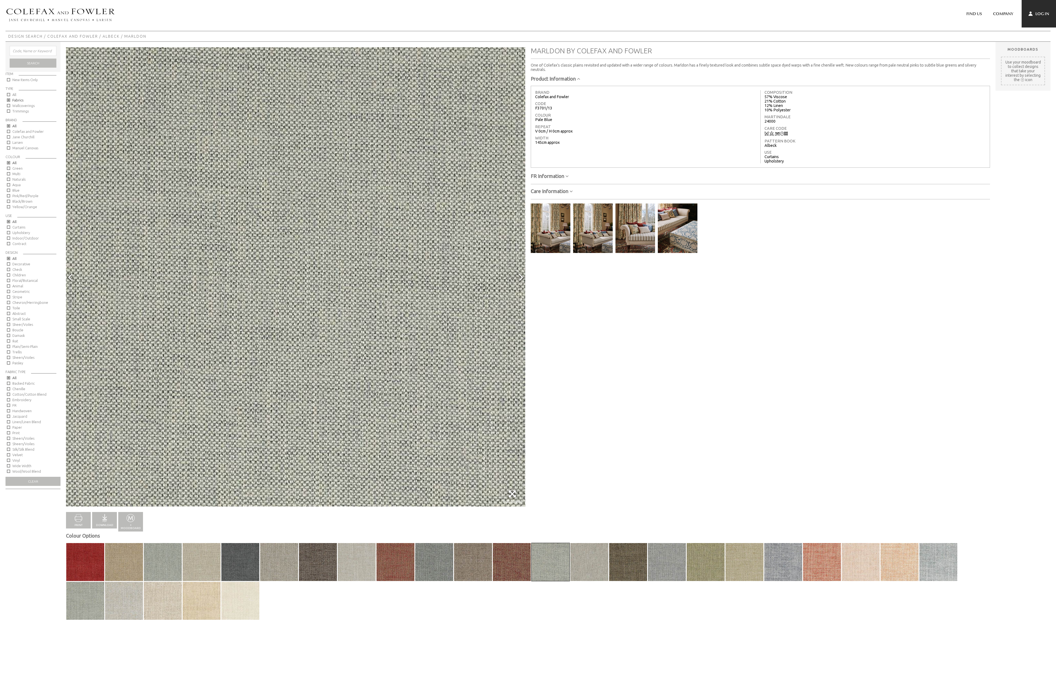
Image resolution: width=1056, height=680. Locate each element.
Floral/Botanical (25, 280)
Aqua (16, 185)
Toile (16, 308)
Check (17, 269)
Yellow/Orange (24, 207)
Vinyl (16, 460)
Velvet (17, 455)
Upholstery (21, 233)
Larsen (17, 142)
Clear (33, 481)
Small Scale (21, 319)
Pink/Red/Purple (25, 196)
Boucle (17, 330)
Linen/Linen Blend (26, 422)
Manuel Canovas (25, 148)
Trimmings (20, 111)
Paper (17, 427)
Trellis (17, 352)
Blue (16, 190)
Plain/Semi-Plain (25, 346)
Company (1003, 13)
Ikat (15, 341)
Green (17, 168)
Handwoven (22, 411)
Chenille (18, 389)
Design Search (25, 36)
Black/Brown (22, 201)
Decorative (21, 264)
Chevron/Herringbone (30, 302)
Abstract (19, 313)
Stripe (17, 297)
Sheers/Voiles (23, 357)
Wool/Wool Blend (26, 471)
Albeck (111, 36)
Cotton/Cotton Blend (29, 394)
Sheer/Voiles (22, 324)
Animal (17, 286)
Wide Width (21, 466)
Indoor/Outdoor (25, 238)
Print (16, 433)
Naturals (19, 179)
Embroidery (21, 400)
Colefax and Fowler (72, 36)
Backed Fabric (23, 383)
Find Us (974, 13)
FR (14, 405)
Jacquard (19, 416)
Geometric (21, 291)
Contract (19, 244)
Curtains (18, 227)
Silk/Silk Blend (23, 449)
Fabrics (18, 100)
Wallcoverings (23, 106)
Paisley (17, 363)
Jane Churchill (23, 137)
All (14, 95)
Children (19, 275)
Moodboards (1023, 49)
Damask (18, 335)
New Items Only (25, 80)
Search (33, 63)
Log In (1042, 13)
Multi (16, 174)
